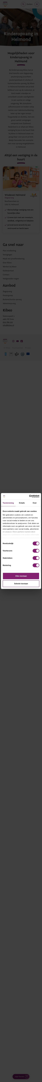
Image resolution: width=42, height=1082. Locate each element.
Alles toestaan (21, 576)
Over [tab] (35, 503)
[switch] (36, 551)
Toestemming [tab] (8, 503)
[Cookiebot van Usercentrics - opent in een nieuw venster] (29, 496)
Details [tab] (22, 503)
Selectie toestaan (21, 584)
